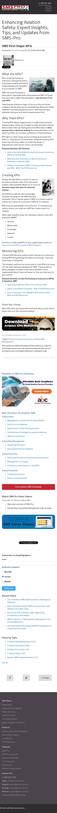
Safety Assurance (10, 453)
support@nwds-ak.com (18, 784)
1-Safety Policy (16, 653)
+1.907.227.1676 (45, 3)
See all (5, 663)
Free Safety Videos (9, 718)
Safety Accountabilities (17, 424)
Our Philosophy (8, 761)
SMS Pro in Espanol (9, 754)
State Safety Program (10, 734)
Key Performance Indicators (20, 339)
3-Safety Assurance (18, 646)
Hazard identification (16, 445)
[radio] (28, 572)
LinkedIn (25, 60)
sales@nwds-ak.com (15, 780)
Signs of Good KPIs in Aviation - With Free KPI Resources (30, 289)
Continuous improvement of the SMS (23, 466)
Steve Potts (16, 50)
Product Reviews (9, 741)
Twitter (29, 60)
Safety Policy (8, 416)
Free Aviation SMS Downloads (28, 487)
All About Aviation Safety (11, 768)
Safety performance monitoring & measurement (28, 458)
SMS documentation (16, 436)
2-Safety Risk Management (21, 642)
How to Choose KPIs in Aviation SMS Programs (21, 245)
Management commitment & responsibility (25, 420)
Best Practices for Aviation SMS (18, 413)
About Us (5, 750)
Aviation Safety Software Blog (13, 795)
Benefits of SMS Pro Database (18, 373)
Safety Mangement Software (13, 722)
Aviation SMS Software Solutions (15, 731)
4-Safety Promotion (18, 649)
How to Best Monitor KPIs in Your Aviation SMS (27, 285)
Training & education (16, 474)
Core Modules (7, 738)
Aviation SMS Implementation (22, 657)
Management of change (17, 462)
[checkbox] (28, 577)
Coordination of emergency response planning (27, 432)
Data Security (7, 764)
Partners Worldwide (10, 757)
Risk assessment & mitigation (20, 449)
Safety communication (17, 478)
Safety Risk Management (13, 441)
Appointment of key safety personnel (23, 428)
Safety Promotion (10, 470)
